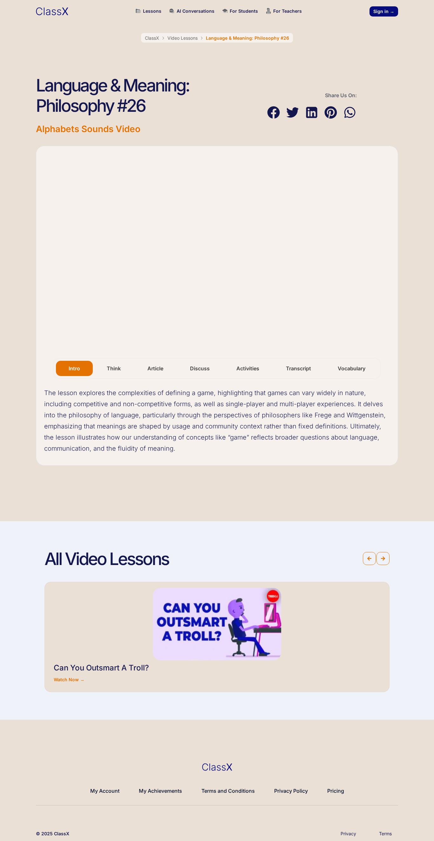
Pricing (335, 791)
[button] (273, 112)
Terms (385, 833)
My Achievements (160, 791)
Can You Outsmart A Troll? (101, 667)
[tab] (74, 368)
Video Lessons (182, 38)
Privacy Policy (291, 791)
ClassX (152, 38)
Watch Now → (69, 679)
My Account (104, 791)
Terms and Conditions (228, 791)
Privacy (348, 833)
